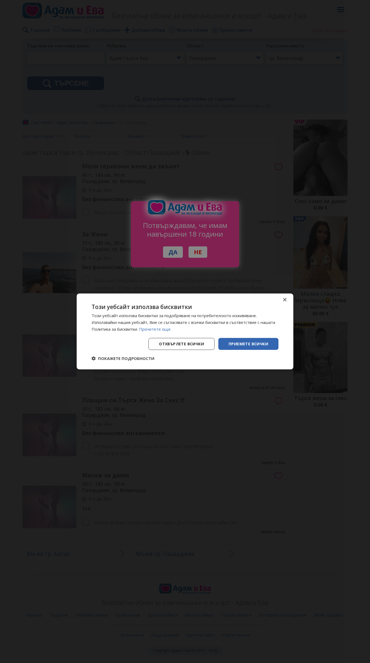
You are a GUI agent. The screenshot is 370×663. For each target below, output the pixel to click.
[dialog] (185, 331)
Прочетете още (155, 329)
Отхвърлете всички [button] (181, 343)
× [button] (285, 300)
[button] (123, 358)
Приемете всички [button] (248, 343)
